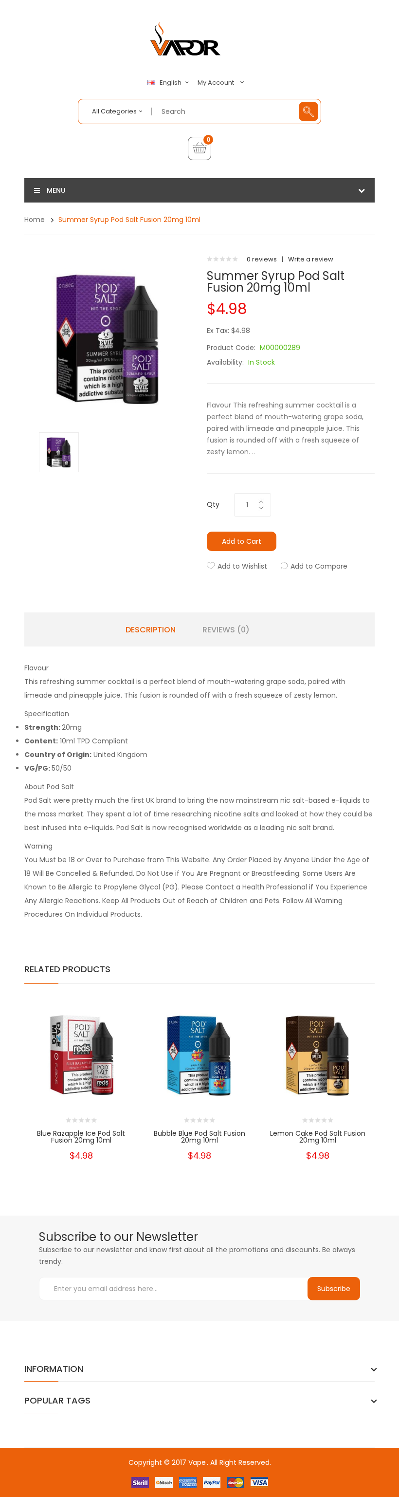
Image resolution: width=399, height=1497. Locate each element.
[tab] (199, 668)
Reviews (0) (226, 630)
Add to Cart (241, 541)
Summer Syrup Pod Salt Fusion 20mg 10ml (129, 219)
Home (34, 219)
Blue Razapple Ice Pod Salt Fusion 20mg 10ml (81, 1136)
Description (151, 630)
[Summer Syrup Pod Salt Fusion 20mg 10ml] (58, 451)
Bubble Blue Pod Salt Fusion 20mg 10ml (199, 1136)
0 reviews (262, 259)
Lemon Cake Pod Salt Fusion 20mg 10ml (317, 1136)
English (171, 82)
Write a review (310, 259)
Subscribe (333, 1289)
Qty (213, 504)
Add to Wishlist (242, 566)
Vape (197, 1462)
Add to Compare (318, 566)
